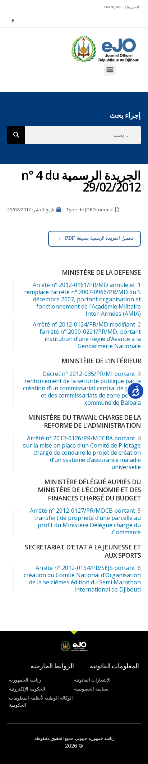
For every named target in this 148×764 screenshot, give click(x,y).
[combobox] (83, 135)
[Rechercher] (16, 135)
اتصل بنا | (132, 7)
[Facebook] (13, 20)
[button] (110, 70)
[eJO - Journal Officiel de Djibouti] (105, 48)
